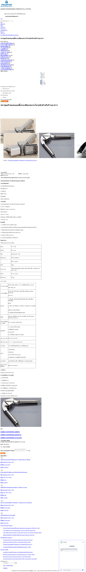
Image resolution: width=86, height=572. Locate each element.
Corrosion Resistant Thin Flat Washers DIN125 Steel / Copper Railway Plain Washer (20, 558)
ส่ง (15, 562)
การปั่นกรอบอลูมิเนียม (5, 68)
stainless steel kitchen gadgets (10, 432)
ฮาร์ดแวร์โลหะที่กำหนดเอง (6, 43)
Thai (1, 18)
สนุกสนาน (3, 33)
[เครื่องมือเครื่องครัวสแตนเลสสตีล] (2, 513)
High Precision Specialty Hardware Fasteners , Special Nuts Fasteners (17, 556)
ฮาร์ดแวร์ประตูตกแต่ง (5, 61)
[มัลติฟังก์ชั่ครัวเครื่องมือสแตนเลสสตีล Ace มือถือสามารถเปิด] (2, 486)
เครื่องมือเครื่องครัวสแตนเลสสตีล (8, 515)
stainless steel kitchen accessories (11, 438)
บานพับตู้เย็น (3, 49)
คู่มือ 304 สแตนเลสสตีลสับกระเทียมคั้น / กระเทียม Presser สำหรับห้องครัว (16, 502)
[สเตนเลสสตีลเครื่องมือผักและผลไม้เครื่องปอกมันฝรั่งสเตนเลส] (2, 470)
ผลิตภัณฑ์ (3, 24)
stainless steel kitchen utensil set (11, 435)
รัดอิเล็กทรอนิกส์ (4, 50)
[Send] (83, 570)
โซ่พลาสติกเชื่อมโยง (5, 66)
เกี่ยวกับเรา (3, 27)
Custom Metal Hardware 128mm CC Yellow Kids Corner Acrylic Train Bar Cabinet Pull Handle (22, 532)
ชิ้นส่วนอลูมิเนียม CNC (6, 55)
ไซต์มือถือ (5, 568)
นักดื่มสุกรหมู (3, 53)
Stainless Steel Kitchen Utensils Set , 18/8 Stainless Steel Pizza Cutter (17, 542)
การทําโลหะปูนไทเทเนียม (6, 69)
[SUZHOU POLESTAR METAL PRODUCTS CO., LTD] (6, 6)
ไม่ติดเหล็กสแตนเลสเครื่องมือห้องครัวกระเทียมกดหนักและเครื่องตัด (15, 459)
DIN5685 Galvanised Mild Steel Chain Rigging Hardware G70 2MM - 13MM (18, 554)
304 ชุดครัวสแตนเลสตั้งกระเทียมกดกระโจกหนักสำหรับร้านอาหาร (22, 160)
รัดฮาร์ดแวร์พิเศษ (4, 46)
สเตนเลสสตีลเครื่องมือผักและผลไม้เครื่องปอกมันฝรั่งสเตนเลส (14, 472)
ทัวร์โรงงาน (3, 28)
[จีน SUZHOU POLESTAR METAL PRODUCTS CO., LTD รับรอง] (43, 78)
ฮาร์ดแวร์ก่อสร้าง (4, 63)
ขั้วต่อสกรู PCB (4, 58)
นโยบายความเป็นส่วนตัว (6, 570)
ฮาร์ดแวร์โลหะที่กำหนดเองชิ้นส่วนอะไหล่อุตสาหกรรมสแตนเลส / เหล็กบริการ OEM (21, 528)
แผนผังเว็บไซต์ (9, 565)
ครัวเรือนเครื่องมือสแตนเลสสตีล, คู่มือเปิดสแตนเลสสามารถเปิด (17, 547)
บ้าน (1, 22)
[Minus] (83, 542)
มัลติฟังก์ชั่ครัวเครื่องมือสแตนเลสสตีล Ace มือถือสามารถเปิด (14, 487)
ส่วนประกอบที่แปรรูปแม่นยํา (7, 44)
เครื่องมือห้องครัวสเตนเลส (12, 35)
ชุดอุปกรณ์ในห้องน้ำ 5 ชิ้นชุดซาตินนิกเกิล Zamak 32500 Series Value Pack (18, 535)
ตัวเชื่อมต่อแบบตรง (5, 56)
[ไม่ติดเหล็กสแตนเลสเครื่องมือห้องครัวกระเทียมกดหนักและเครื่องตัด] (2, 458)
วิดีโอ (2, 25)
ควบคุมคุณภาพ (4, 30)
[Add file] (61, 570)
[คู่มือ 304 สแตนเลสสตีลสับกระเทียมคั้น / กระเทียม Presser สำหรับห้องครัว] (2, 501)
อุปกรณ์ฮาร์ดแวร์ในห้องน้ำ (6, 60)
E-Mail (4, 565)
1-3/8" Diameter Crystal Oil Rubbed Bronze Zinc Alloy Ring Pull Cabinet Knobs (19, 530)
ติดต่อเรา (2, 31)
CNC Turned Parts (5, 47)
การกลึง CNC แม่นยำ (5, 52)
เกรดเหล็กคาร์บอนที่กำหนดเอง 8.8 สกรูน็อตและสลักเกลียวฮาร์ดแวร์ (18, 552)
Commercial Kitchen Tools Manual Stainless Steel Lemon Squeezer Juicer (17, 539)
